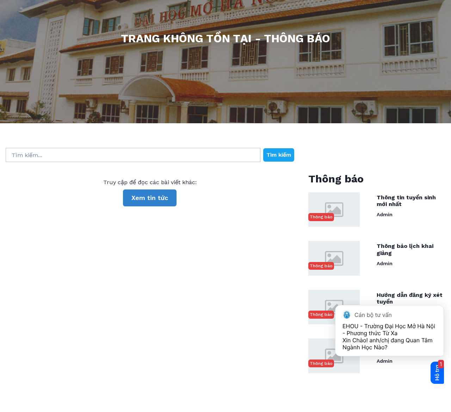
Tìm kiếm (278, 154)
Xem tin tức (149, 197)
